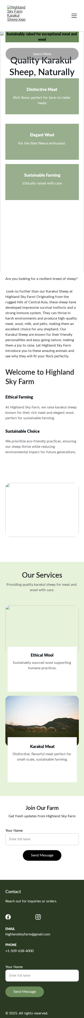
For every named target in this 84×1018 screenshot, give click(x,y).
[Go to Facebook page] (8, 917)
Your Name (14, 830)
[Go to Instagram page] (38, 917)
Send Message (42, 855)
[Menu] (74, 16)
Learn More (42, 54)
